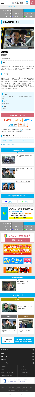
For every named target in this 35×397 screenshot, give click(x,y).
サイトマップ (22, 366)
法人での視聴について (23, 372)
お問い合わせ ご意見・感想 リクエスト (26, 375)
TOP (2, 6)
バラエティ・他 (29, 13)
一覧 (6, 16)
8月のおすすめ (17, 16)
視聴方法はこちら (17, 240)
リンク (3, 369)
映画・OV (17, 13)
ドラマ (5, 6)
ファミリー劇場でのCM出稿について (9, 372)
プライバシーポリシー (23, 369)
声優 (17, 10)
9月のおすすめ (29, 16)
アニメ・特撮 (6, 10)
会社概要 (4, 366)
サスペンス (6, 13)
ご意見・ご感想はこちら (8, 144)
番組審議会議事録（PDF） (7, 375)
